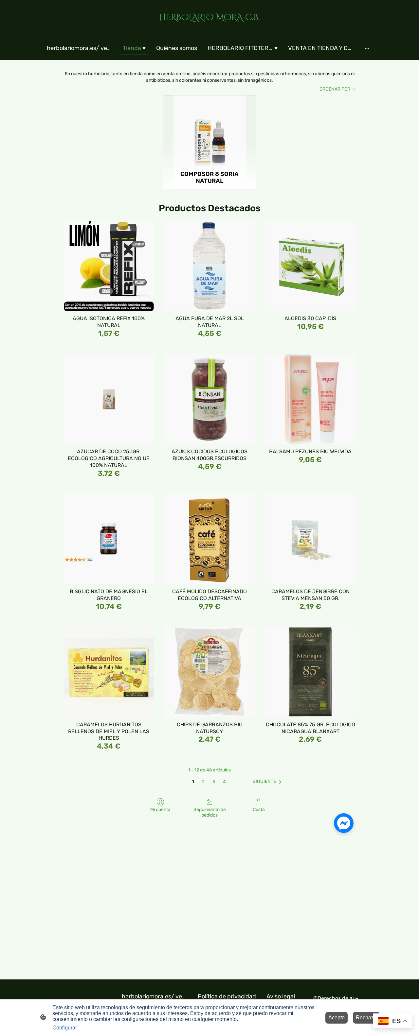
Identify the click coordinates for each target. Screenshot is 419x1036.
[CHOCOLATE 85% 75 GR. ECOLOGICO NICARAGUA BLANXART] (310, 672)
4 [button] (224, 782)
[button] (268, 781)
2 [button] (203, 782)
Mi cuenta (160, 809)
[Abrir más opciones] (367, 48)
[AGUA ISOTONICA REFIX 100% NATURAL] (109, 266)
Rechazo (366, 1017)
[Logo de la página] (209, 28)
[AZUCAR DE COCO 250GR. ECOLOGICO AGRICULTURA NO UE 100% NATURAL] (109, 399)
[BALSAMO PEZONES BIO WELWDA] (310, 399)
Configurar (64, 1027)
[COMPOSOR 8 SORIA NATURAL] (210, 131)
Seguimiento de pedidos (209, 812)
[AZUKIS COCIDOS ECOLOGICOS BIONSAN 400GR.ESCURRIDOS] (209, 399)
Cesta (259, 809)
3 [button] (213, 782)
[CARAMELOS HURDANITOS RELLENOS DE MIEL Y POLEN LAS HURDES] (109, 672)
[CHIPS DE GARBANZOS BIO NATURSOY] (209, 672)
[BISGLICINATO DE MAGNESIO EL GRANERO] (109, 539)
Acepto (336, 1017)
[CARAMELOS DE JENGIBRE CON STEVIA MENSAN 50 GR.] (310, 539)
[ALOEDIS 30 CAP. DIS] (310, 266)
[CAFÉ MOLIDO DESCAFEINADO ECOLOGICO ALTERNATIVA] (209, 539)
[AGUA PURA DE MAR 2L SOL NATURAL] (209, 266)
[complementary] (392, 1021)
